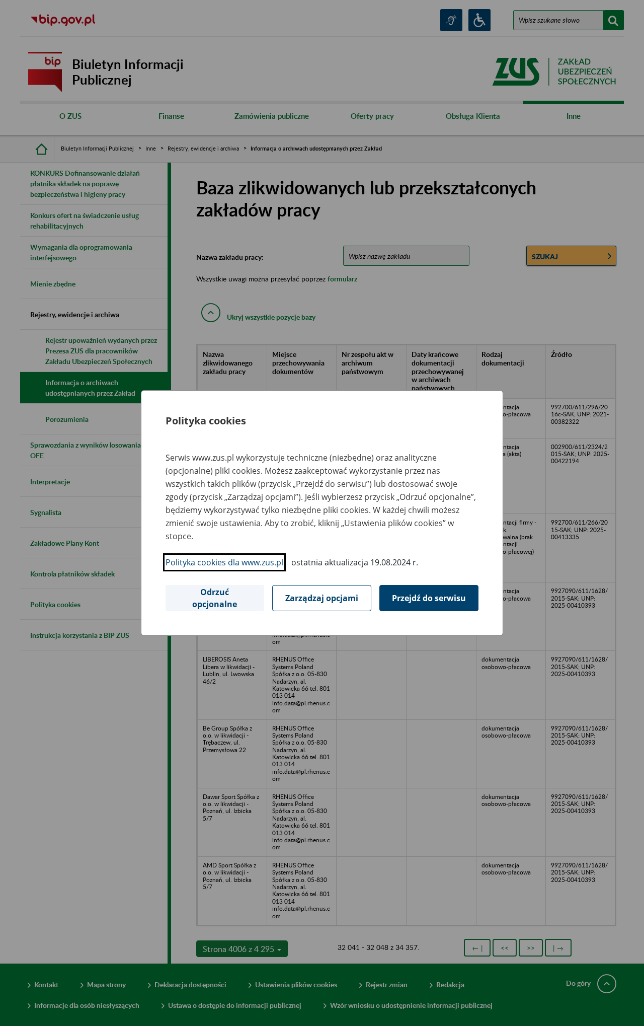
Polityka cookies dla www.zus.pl (224, 562)
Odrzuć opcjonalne (214, 598)
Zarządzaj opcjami (321, 598)
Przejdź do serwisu (429, 598)
